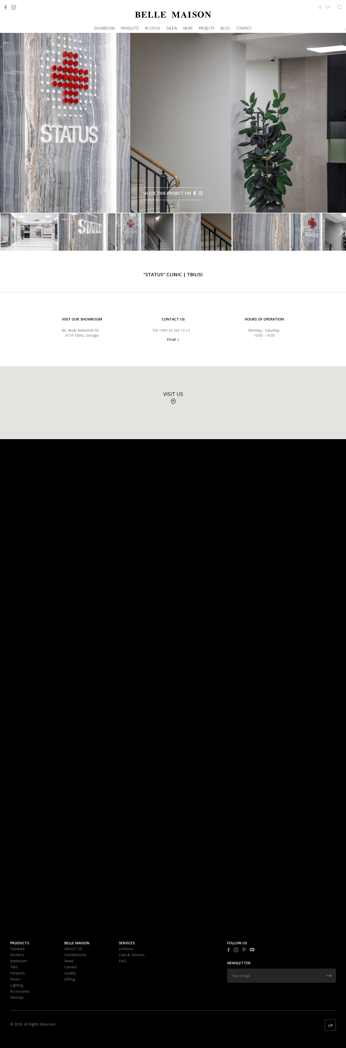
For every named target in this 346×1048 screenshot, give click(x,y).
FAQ (122, 960)
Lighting (16, 985)
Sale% (171, 28)
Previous (5, 231)
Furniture (17, 948)
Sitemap (17, 997)
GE (320, 7)
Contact (244, 28)
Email (172, 339)
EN (328, 7)
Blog (225, 28)
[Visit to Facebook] (5, 7)
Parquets (17, 973)
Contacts (126, 948)
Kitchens (17, 954)
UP (330, 1025)
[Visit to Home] (173, 14)
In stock (152, 28)
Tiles (14, 967)
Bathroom (18, 960)
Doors (15, 979)
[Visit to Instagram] (13, 7)
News (188, 28)
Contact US (173, 319)
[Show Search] (340, 7)
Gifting (69, 979)
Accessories (20, 991)
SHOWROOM (104, 28)
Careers (70, 967)
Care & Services (132, 954)
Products (130, 28)
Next (340, 231)
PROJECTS (207, 28)
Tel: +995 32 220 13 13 (171, 330)
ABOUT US (73, 948)
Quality (70, 973)
